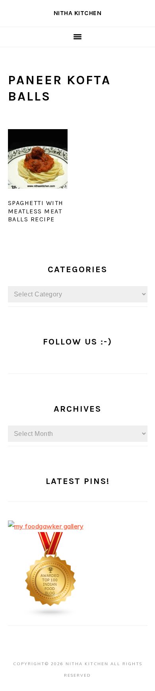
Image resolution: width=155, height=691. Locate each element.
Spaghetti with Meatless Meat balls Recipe (36, 211)
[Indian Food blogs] (51, 615)
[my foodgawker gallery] (46, 526)
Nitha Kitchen (78, 13)
